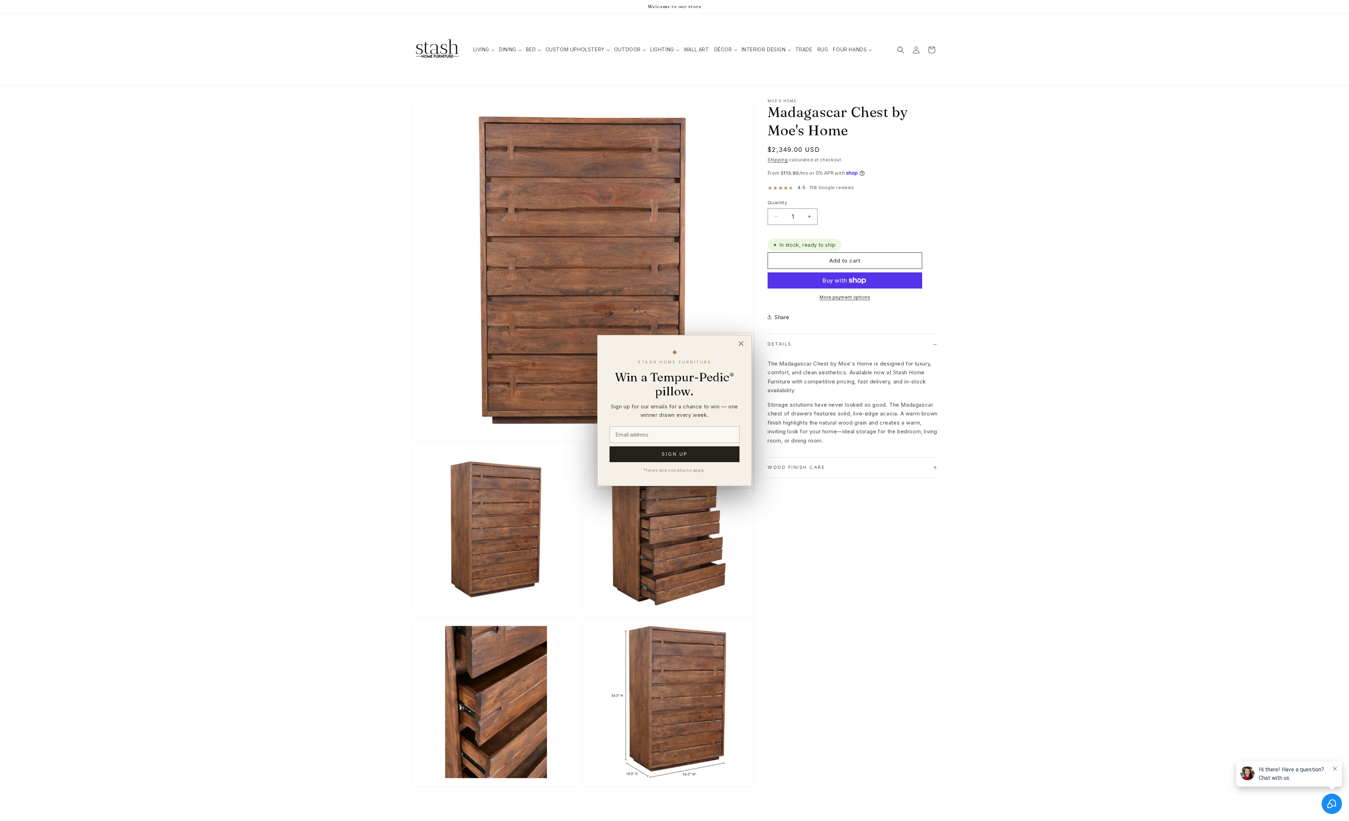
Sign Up (675, 454)
